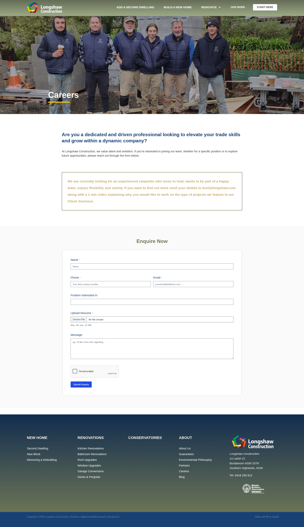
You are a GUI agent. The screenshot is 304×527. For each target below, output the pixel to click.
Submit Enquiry (81, 384)
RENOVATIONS (91, 438)
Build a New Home (178, 7)
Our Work (238, 7)
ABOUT (185, 438)
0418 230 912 (243, 475)
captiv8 (275, 516)
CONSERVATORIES (145, 438)
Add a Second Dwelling (135, 7)
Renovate (209, 7)
